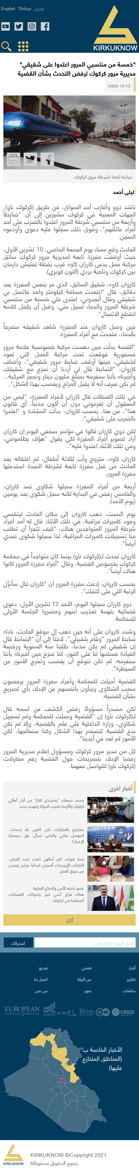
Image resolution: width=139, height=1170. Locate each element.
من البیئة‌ (84, 979)
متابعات (129, 990)
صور (87, 990)
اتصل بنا (41, 979)
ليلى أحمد (123, 191)
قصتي (86, 967)
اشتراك (18, 942)
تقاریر (131, 979)
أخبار (132, 967)
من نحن (41, 990)
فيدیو (43, 967)
